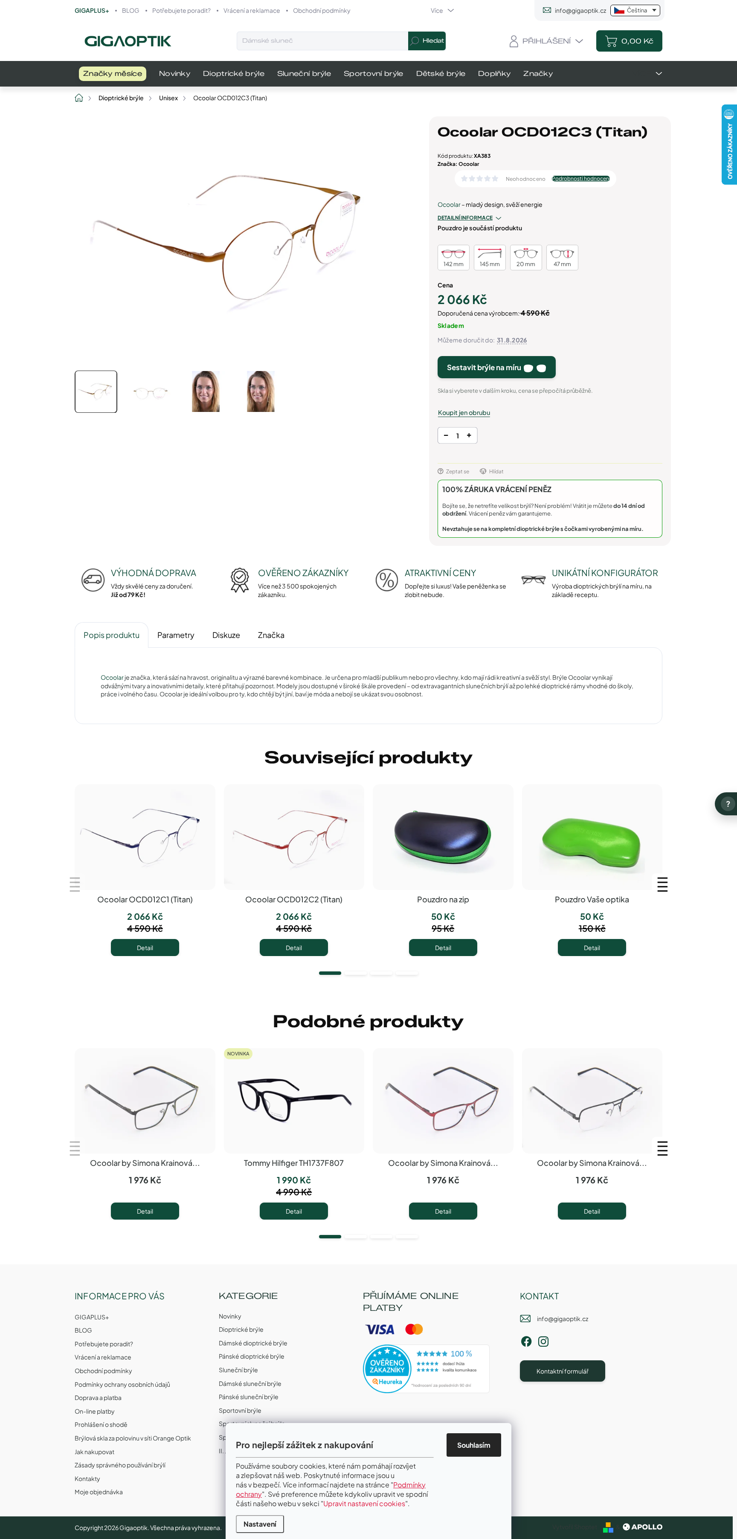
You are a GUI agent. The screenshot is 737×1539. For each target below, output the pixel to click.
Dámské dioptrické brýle (253, 1343)
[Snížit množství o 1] (446, 436)
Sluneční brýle (238, 1370)
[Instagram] (543, 1339)
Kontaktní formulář (563, 1371)
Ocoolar (449, 204)
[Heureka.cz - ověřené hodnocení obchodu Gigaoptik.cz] (426, 1369)
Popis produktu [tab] (111, 635)
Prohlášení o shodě (101, 1424)
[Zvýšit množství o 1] (469, 436)
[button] (330, 973)
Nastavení (260, 1523)
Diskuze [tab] (226, 635)
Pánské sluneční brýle (249, 1396)
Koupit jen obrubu (464, 412)
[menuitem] (112, 74)
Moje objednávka (99, 1492)
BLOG (130, 10)
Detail (145, 947)
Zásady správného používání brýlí (120, 1465)
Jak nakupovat (94, 1451)
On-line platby (95, 1411)
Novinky (230, 1316)
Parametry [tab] (175, 635)
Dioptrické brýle (241, 1329)
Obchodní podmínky (322, 10)
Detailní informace (465, 217)
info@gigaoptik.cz (562, 1318)
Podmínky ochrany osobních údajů (122, 1384)
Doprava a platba (98, 1397)
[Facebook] (526, 1339)
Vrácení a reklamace (251, 10)
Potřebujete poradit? (181, 10)
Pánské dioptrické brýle (251, 1356)
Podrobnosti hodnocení (581, 179)
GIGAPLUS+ (92, 10)
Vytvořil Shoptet (574, 1526)
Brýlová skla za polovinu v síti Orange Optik (133, 1438)
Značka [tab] (271, 635)
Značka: (458, 164)
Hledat (433, 40)
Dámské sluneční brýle (250, 1383)
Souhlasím (473, 1444)
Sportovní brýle (240, 1410)
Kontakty (87, 1478)
